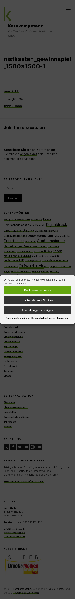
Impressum (63, 318)
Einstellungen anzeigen (37, 310)
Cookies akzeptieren (37, 290)
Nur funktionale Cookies (37, 300)
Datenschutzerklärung (18, 318)
